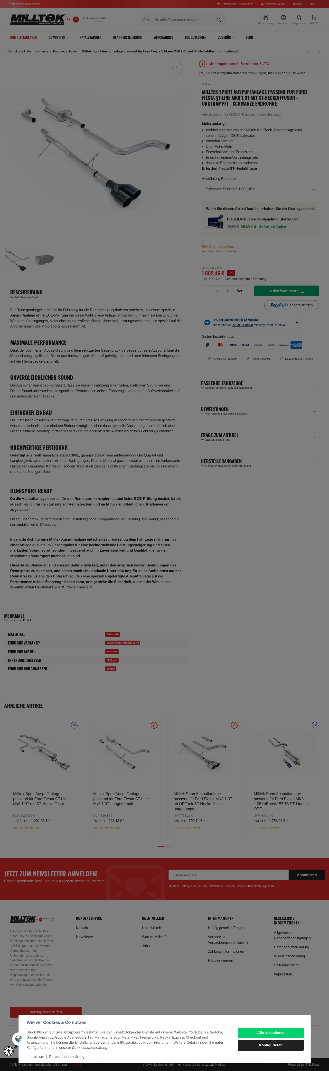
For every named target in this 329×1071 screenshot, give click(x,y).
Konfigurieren (270, 1045)
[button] (9, 1051)
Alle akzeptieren (270, 1033)
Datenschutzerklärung (67, 1056)
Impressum (35, 1056)
